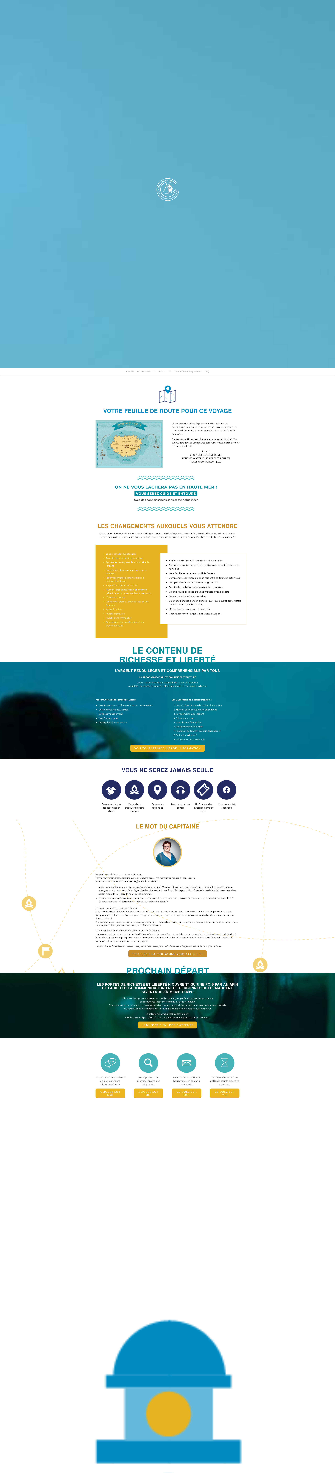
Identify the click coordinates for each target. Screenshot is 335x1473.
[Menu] (236, 6)
